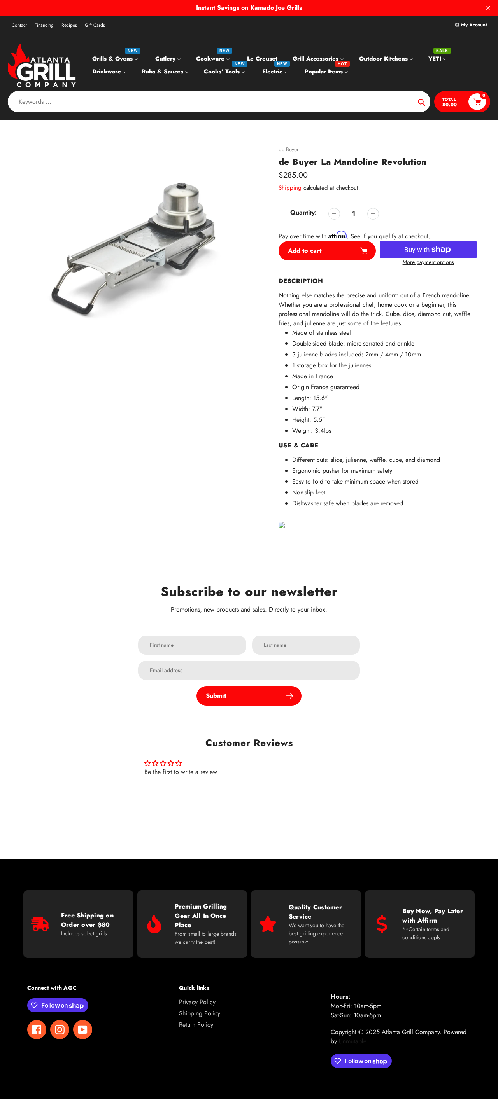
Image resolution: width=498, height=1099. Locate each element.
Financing (44, 25)
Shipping (290, 187)
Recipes (69, 25)
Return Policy (196, 1024)
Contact (19, 25)
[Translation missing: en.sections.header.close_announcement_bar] (488, 8)
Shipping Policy (199, 1013)
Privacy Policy (197, 1002)
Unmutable (352, 1041)
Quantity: (303, 212)
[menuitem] (116, 58)
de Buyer (289, 149)
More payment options (428, 262)
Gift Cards (95, 25)
